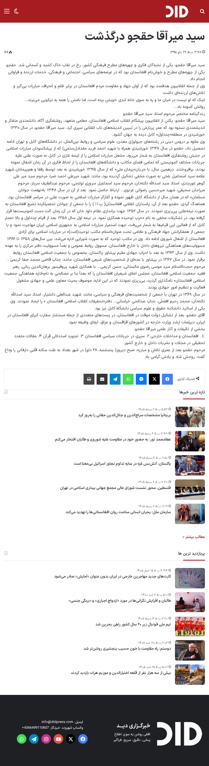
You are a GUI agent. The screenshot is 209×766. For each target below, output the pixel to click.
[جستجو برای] (202, 13)
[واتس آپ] (128, 379)
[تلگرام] (115, 379)
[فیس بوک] (167, 379)
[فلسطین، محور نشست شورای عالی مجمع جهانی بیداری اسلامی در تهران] (190, 489)
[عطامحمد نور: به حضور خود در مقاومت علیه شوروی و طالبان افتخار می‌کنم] (190, 441)
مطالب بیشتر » (194, 537)
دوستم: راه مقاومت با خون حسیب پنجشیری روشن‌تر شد (127, 649)
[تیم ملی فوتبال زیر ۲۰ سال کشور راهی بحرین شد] (190, 626)
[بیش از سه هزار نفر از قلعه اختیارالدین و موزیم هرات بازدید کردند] (190, 674)
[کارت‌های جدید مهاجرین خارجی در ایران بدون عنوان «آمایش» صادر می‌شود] (190, 578)
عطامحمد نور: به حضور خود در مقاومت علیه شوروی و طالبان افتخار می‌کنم (113, 439)
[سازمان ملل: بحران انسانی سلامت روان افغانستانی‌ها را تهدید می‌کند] (190, 514)
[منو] (7, 13)
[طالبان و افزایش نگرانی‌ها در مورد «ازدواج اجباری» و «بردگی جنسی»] (190, 602)
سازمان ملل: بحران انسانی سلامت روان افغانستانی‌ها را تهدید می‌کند (118, 512)
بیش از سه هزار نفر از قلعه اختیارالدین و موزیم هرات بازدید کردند (121, 673)
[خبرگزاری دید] (177, 11)
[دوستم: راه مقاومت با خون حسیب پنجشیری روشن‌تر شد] (190, 650)
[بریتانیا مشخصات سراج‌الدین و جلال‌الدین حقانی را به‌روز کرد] (190, 417)
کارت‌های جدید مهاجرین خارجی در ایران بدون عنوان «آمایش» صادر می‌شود (112, 576)
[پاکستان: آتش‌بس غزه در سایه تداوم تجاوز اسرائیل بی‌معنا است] (190, 465)
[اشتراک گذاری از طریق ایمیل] (102, 379)
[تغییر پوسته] (16, 13)
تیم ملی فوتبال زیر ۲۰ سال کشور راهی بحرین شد (133, 624)
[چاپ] (89, 379)
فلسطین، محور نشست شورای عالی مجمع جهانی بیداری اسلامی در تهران (115, 488)
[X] (154, 379)
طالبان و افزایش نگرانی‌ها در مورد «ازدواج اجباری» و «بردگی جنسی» (120, 601)
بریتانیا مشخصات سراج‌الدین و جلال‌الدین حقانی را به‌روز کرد (124, 415)
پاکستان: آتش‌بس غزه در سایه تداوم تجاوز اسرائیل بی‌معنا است (122, 464)
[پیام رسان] (141, 379)
